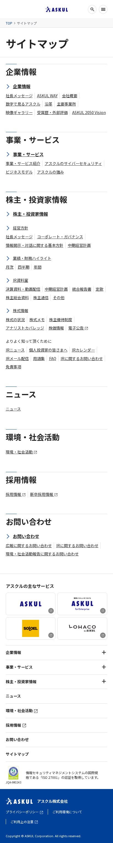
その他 (58, 297)
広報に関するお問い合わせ (29, 545)
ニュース (13, 409)
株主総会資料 (17, 297)
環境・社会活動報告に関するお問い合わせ (42, 553)
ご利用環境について (67, 811)
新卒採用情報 (42, 494)
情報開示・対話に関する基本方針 (34, 245)
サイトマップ (17, 754)
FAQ (52, 358)
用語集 (39, 358)
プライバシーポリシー (22, 811)
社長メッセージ (19, 95)
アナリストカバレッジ (25, 328)
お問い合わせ (17, 739)
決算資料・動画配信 (23, 289)
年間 (37, 267)
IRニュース (15, 350)
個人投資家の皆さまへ (48, 350)
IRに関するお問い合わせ (82, 358)
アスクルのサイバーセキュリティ (73, 163)
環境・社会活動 (19, 452)
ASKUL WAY (47, 95)
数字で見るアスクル (23, 104)
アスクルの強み (50, 172)
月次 (9, 267)
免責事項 (13, 366)
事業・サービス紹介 (23, 163)
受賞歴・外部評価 (52, 112)
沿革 (48, 104)
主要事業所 (66, 104)
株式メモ (37, 319)
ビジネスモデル (19, 172)
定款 (99, 289)
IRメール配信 (17, 358)
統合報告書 (81, 289)
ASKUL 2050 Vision (89, 112)
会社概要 (69, 95)
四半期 (23, 267)
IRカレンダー (83, 350)
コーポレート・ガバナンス (60, 236)
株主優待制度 (60, 319)
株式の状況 (15, 319)
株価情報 (56, 328)
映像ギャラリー (19, 112)
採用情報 (14, 494)
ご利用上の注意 (22, 821)
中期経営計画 (79, 245)
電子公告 (76, 328)
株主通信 (41, 297)
